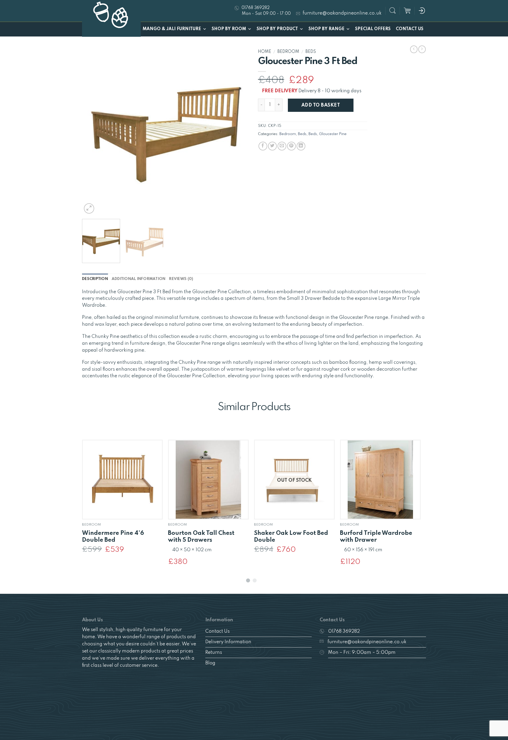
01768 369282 (344, 631)
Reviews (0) (181, 279)
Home (264, 52)
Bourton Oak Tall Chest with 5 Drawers (201, 536)
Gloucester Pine (333, 134)
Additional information (139, 279)
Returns (213, 652)
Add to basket (320, 105)
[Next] (240, 131)
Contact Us (409, 29)
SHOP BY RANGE (326, 29)
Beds (310, 52)
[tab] (95, 279)
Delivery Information (228, 642)
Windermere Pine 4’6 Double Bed (113, 536)
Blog (210, 663)
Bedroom (288, 52)
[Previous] (92, 131)
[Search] (392, 11)
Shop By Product (277, 29)
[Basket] (407, 11)
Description (95, 279)
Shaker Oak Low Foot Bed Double (291, 536)
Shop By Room (229, 29)
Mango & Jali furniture (172, 29)
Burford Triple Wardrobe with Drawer (376, 536)
